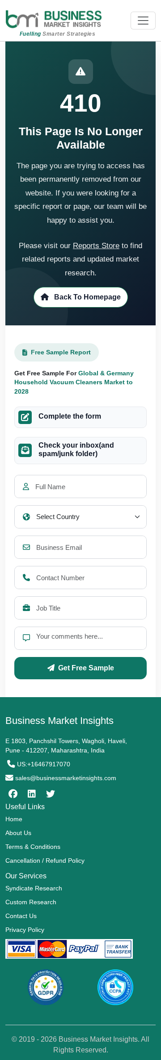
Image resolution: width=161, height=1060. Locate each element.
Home (13, 819)
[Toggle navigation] (143, 20)
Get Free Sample (86, 668)
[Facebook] (11, 794)
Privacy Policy (24, 929)
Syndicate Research (33, 888)
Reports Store (96, 245)
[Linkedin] (31, 794)
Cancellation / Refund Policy (45, 860)
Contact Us (21, 915)
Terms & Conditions (32, 846)
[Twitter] (49, 794)
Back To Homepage (86, 297)
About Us (18, 832)
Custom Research (30, 902)
